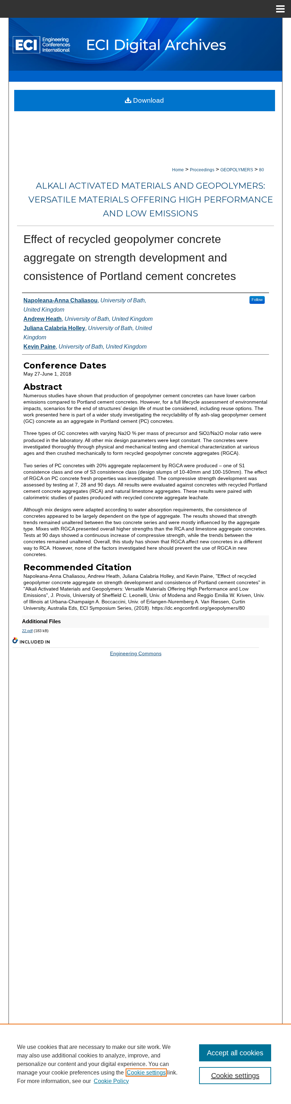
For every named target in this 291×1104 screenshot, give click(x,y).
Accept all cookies (235, 1053)
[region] (145, 1064)
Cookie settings (146, 1073)
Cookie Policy (111, 1081)
